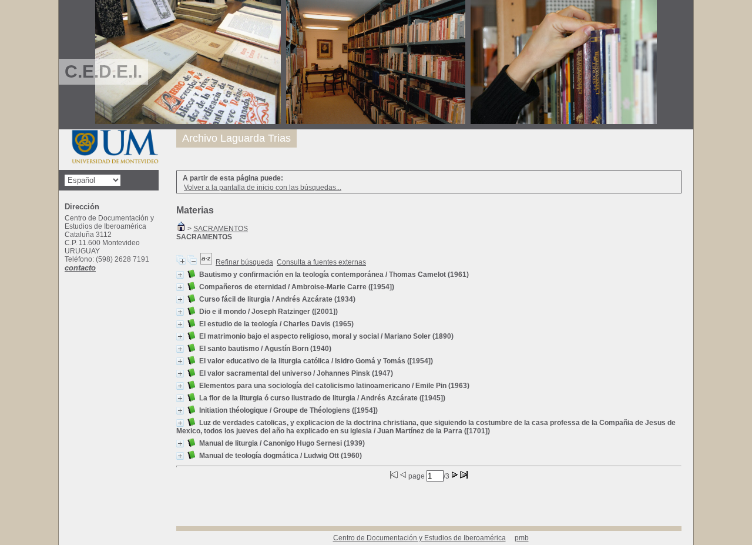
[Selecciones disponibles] (206, 262)
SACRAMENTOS (220, 229)
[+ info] (180, 275)
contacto (80, 267)
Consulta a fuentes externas (321, 262)
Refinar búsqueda (244, 262)
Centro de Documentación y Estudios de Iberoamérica (419, 538)
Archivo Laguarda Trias (236, 138)
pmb (522, 538)
